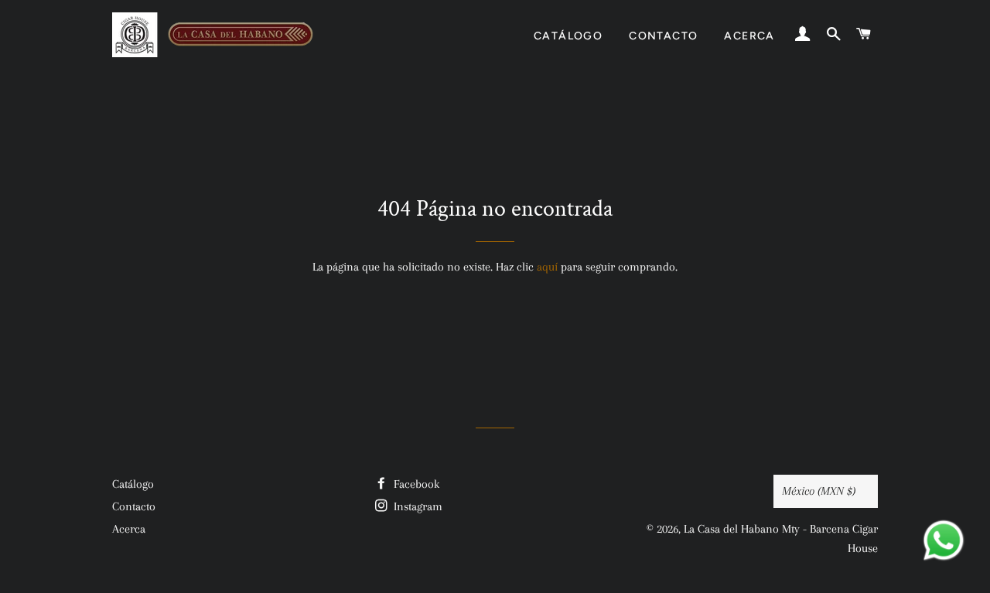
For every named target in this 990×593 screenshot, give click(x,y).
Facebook (415, 484)
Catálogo (568, 36)
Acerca (749, 36)
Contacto (663, 36)
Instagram (416, 506)
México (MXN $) (818, 491)
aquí (547, 267)
